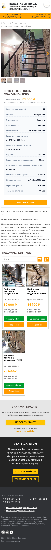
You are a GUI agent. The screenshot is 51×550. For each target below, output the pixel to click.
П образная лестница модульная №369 (36, 291)
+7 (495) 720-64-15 (11, 17)
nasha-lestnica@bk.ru (25, 431)
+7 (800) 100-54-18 (40, 17)
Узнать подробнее (25, 479)
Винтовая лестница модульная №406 (13, 358)
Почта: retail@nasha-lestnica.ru (20, 510)
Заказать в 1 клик (25, 202)
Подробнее (14, 325)
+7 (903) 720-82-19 (11, 502)
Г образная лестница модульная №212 (12, 291)
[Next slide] (48, 53)
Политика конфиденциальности (21, 507)
